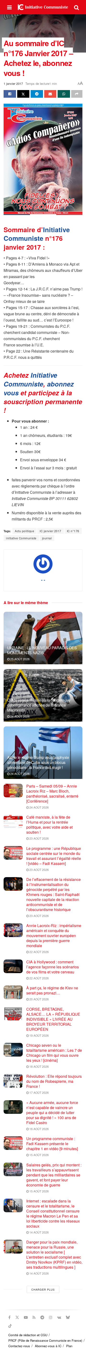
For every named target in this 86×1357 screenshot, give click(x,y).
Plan (69, 1346)
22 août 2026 (39, 952)
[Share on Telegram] (37, 94)
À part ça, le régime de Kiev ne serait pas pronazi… (52, 990)
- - (43, 580)
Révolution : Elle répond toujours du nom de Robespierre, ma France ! (54, 1081)
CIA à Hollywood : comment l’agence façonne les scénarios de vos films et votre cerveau (52, 967)
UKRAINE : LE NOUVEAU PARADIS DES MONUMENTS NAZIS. (42, 650)
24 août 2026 (20, 716)
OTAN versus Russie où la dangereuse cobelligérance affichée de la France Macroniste (38, 705)
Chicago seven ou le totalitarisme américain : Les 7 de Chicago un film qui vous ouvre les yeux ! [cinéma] (54, 1052)
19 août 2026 (39, 1035)
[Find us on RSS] (34, 1317)
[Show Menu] (9, 7)
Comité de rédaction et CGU (27, 1335)
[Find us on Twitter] (17, 1317)
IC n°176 (73, 531)
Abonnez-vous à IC (48, 1346)
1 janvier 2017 (13, 83)
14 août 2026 (39, 1232)
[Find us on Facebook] (9, 1317)
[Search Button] (76, 7)
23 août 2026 (39, 838)
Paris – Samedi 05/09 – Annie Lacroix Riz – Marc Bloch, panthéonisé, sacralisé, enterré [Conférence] (52, 793)
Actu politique (24, 531)
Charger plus (43, 1289)
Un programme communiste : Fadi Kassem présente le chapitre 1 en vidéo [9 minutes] (52, 1143)
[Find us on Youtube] (26, 1317)
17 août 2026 (39, 1092)
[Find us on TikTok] (10, 1326)
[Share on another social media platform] (77, 94)
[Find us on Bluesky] (68, 1317)
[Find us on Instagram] (50, 1317)
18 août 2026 (39, 1066)
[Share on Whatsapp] (64, 94)
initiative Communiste (21, 538)
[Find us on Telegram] (42, 1317)
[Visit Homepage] (42, 7)
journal (47, 538)
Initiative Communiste (37, 234)
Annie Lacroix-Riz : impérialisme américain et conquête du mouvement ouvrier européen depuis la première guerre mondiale (53, 935)
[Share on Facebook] (10, 94)
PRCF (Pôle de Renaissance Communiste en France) (45, 1340)
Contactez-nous (19, 1346)
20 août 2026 (39, 999)
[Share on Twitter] (23, 94)
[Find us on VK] (59, 1317)
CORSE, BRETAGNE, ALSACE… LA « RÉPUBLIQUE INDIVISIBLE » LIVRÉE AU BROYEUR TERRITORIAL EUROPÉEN (53, 1019)
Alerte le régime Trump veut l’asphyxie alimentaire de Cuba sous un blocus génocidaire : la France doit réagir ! (38, 762)
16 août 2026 (39, 1129)
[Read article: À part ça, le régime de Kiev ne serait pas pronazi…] (13, 992)
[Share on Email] (50, 94)
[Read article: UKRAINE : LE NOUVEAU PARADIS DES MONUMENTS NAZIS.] (43, 640)
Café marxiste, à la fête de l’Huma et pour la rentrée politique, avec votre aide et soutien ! (49, 824)
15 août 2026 (39, 1155)
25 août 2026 (20, 659)
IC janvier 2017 (50, 531)
